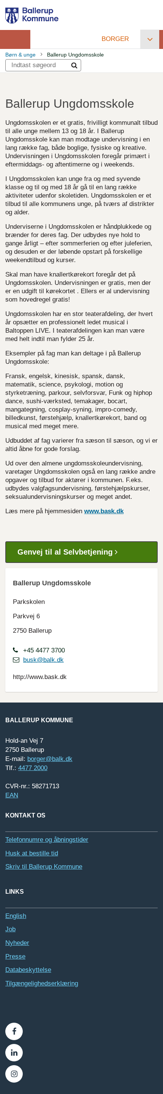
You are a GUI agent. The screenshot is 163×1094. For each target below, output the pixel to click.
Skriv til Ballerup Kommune (43, 866)
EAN (11, 795)
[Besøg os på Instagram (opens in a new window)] (14, 1074)
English (15, 916)
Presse (15, 956)
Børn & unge (20, 55)
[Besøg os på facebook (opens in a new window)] (14, 1031)
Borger (115, 38)
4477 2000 (32, 768)
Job (10, 929)
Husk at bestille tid (31, 853)
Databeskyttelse (28, 969)
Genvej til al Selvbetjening (66, 552)
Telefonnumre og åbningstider (46, 839)
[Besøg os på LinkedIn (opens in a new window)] (14, 1052)
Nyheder (17, 942)
